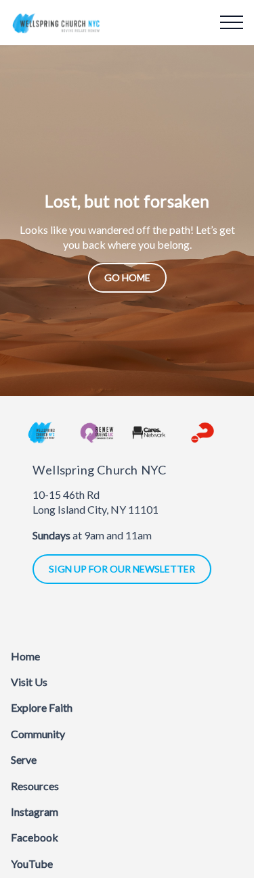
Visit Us (29, 681)
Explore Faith (41, 707)
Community (38, 733)
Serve (24, 759)
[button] (231, 22)
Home (25, 656)
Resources (35, 785)
